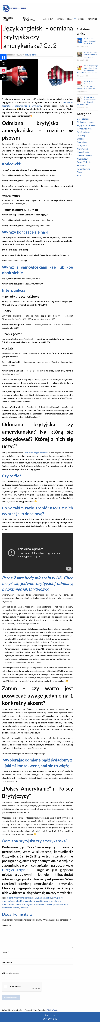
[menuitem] (11, 18)
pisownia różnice (60, 904)
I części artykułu (15, 870)
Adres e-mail (7, 962)
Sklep (70, 19)
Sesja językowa (29, 19)
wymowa (24, 907)
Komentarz (7, 925)
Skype (79, 172)
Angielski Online (8, 19)
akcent (10, 897)
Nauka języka (31, 54)
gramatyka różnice (31, 901)
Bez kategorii (83, 118)
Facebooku (52, 1010)
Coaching (81, 135)
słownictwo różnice (10, 907)
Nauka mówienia (84, 155)
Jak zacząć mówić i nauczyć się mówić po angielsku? (90, 54)
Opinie (60, 19)
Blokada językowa (85, 122)
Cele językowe (83, 132)
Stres (79, 175)
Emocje (80, 138)
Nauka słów (82, 158)
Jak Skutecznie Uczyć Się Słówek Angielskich (90, 41)
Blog (81, 19)
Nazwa (5, 952)
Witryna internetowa (10, 973)
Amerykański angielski (24, 897)
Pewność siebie (84, 162)
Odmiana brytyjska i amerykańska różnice (33, 904)
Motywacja (82, 145)
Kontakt (92, 19)
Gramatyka (82, 142)
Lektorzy (48, 19)
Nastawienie (82, 148)
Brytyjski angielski (43, 897)
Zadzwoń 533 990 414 (50, 1017)
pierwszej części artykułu (36, 452)
